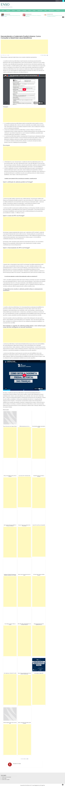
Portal (13, 10)
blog (8, 55)
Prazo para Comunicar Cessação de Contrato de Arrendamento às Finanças (54, 16)
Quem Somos (51, 10)
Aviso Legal (4, 778)
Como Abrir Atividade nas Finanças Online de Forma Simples (12, 16)
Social (34, 10)
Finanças (8, 10)
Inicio (3, 10)
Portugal (24, 10)
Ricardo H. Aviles (17, 763)
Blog (45, 10)
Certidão (18, 10)
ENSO (5, 4)
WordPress (27, 785)
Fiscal (29, 10)
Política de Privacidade (6, 777)
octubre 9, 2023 (4, 55)
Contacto (58, 10)
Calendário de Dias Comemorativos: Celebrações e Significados (33, 16)
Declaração (40, 10)
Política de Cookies (5, 779)
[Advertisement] (32, 26)
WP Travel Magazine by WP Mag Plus (37, 785)
